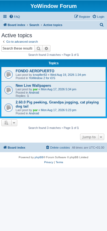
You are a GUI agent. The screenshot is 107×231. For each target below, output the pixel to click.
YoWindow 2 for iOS (42, 78)
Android (34, 92)
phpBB (39, 157)
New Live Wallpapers (33, 85)
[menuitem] (14, 16)
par (35, 89)
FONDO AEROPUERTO (35, 71)
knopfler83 (40, 74)
